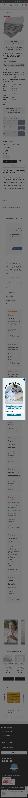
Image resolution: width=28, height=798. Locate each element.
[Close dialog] (24, 379)
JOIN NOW (14, 415)
